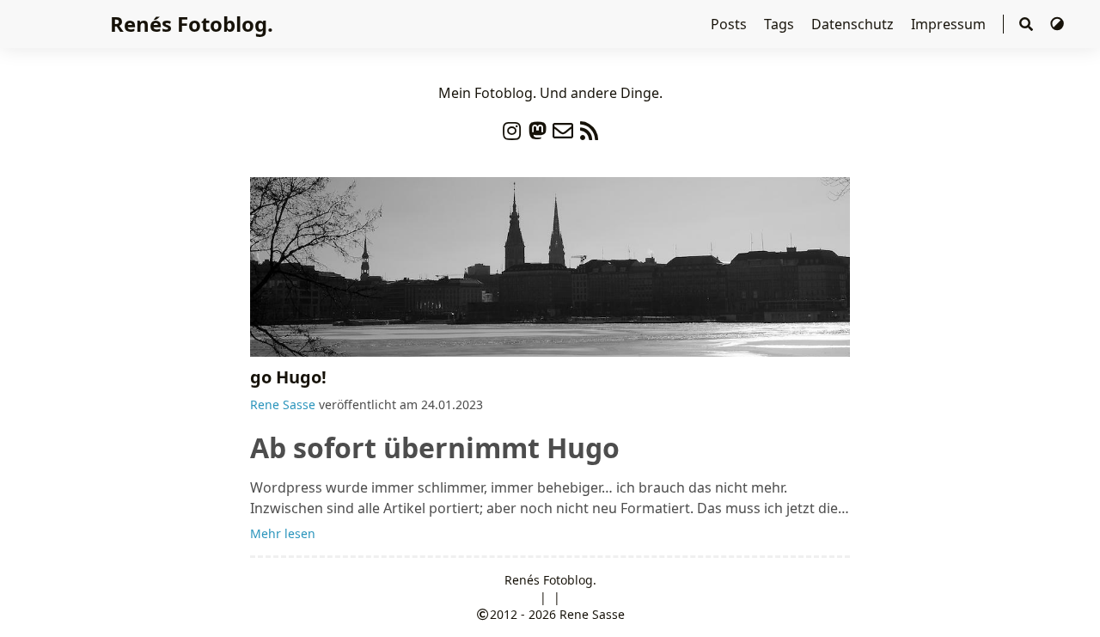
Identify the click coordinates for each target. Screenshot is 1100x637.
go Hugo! (288, 377)
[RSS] (589, 127)
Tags (781, 24)
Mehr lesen (282, 533)
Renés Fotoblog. (191, 23)
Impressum (950, 24)
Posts (730, 24)
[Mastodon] (537, 127)
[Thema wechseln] (1057, 24)
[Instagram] (511, 127)
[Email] (563, 127)
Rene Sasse (282, 404)
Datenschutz (854, 24)
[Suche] (1026, 24)
